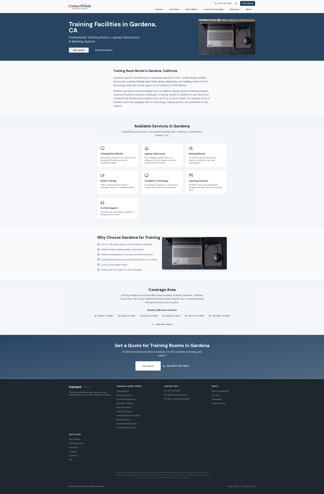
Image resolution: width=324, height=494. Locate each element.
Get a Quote (247, 3)
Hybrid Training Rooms (125, 399)
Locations (73, 451)
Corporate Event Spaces (126, 423)
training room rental (146, 81)
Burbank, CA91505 (150, 316)
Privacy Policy (233, 486)
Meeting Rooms (122, 419)
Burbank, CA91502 (128, 316)
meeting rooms (191, 81)
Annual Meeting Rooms (126, 428)
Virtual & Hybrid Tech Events (128, 415)
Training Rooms (122, 391)
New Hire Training (123, 407)
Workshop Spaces (124, 395)
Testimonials (217, 399)
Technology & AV (76, 443)
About (248, 9)
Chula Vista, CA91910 (196, 316)
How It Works (191, 9)
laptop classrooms (167, 81)
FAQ (70, 459)
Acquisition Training (124, 403)
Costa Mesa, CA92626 (220, 316)
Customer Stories (219, 403)
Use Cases (174, 9)
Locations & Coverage (213, 9)
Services (159, 9)
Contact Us (73, 455)
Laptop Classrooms (124, 411)
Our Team (216, 395)
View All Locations (104, 50)
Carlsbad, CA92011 (172, 316)
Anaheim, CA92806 (105, 316)
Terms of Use (249, 486)
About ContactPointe (220, 391)
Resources (234, 9)
